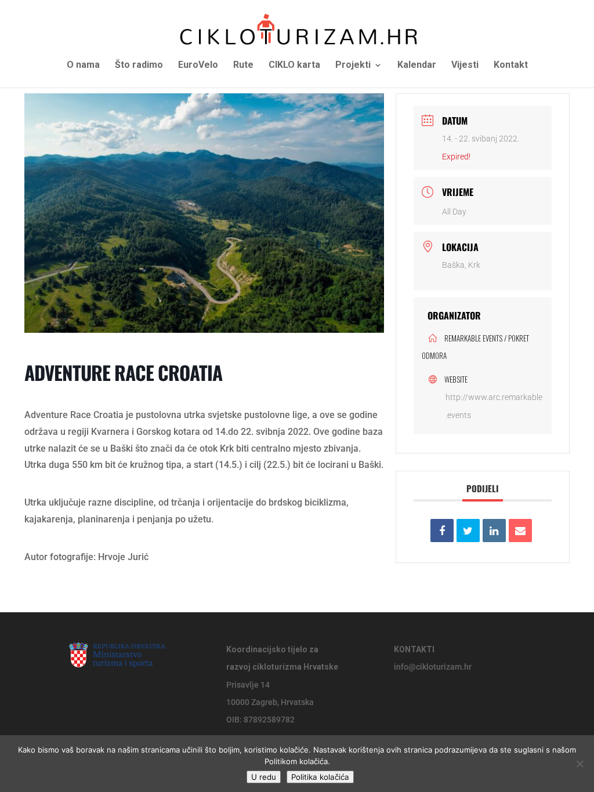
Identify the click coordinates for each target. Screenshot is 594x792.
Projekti (353, 65)
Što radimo (139, 65)
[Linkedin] (494, 530)
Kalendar (416, 65)
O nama (83, 65)
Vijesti (465, 65)
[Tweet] (468, 530)
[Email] (520, 530)
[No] (579, 763)
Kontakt (511, 65)
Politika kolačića (320, 777)
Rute (243, 65)
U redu (263, 777)
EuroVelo (198, 65)
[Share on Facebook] (442, 530)
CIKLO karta (294, 65)
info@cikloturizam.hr (433, 666)
